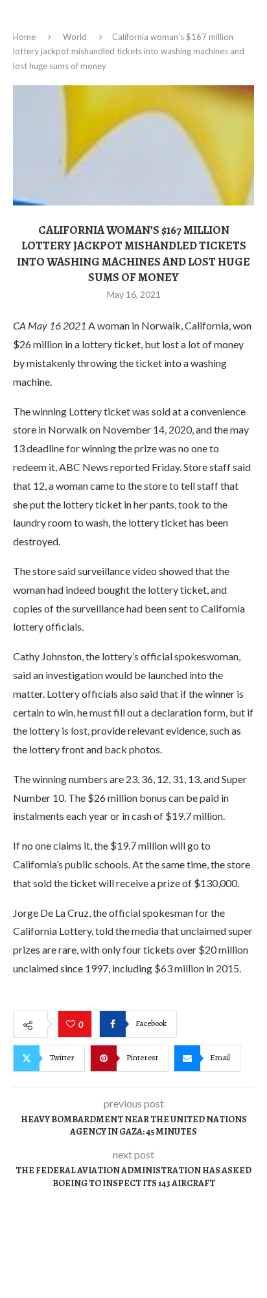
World (75, 37)
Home (24, 37)
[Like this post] (72, 1024)
